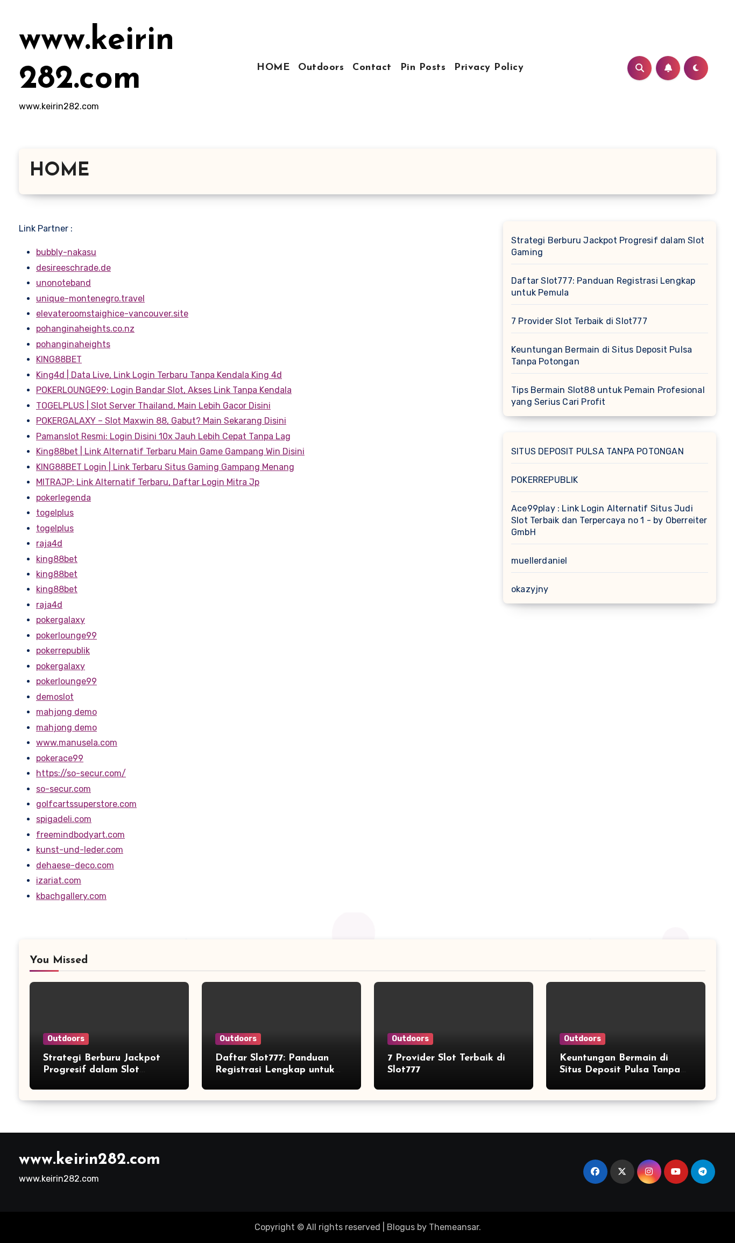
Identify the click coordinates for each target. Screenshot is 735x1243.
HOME (273, 68)
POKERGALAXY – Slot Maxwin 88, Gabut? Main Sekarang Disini (161, 421)
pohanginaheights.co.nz (85, 329)
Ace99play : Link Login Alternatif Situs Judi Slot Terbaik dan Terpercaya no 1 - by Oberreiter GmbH (609, 520)
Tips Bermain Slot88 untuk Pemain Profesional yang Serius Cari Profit (608, 396)
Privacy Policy (489, 68)
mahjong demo (66, 712)
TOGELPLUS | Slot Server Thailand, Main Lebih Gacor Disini (153, 406)
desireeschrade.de (73, 268)
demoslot (55, 697)
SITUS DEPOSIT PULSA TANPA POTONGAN (597, 451)
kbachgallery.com (71, 896)
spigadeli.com (63, 819)
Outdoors (321, 68)
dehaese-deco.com (75, 865)
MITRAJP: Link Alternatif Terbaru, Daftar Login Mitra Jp (147, 482)
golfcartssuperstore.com (86, 804)
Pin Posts (423, 68)
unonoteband (63, 283)
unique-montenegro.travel (90, 298)
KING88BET (59, 359)
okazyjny (530, 589)
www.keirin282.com (89, 1159)
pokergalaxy (60, 620)
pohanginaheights (73, 344)
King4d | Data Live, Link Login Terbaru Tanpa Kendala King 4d (159, 375)
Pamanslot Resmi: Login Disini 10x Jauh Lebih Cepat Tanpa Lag (163, 436)
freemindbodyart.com (80, 835)
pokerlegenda (63, 498)
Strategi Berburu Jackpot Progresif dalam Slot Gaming (607, 246)
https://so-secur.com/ (81, 773)
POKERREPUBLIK (544, 480)
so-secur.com (63, 789)
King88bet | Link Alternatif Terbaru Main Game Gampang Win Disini (170, 451)
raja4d (49, 543)
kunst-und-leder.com (79, 850)
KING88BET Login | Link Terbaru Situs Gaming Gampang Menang (165, 467)
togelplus (55, 513)
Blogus (401, 1227)
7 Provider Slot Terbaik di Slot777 (579, 321)
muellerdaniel (539, 561)
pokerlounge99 (66, 635)
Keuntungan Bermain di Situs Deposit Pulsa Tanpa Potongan (601, 356)
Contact (372, 68)
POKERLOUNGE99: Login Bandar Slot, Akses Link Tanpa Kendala (164, 390)
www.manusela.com (76, 743)
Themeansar (454, 1227)
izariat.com (58, 880)
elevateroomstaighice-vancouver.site (112, 313)
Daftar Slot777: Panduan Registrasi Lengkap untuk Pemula (603, 287)
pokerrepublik (63, 650)
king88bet (56, 559)
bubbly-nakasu (66, 252)
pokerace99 (59, 758)
